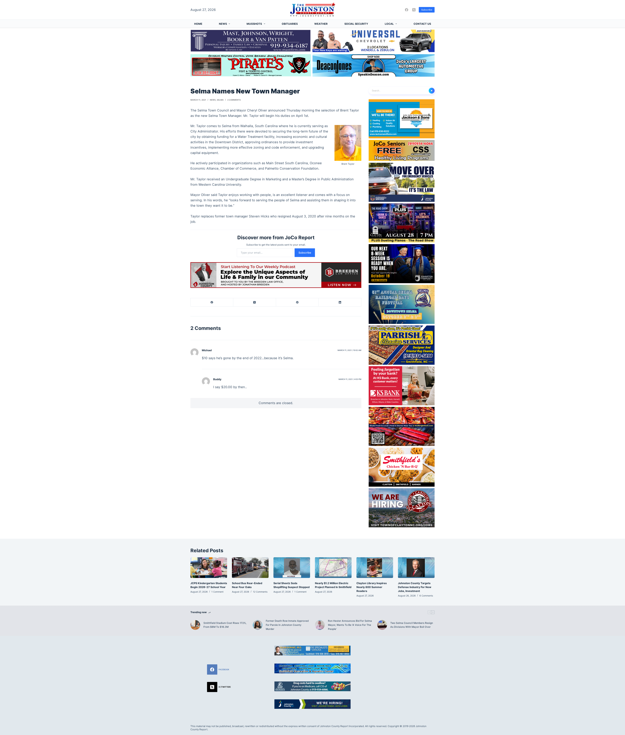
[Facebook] (406, 9)
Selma (220, 100)
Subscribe (426, 9)
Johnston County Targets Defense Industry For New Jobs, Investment (414, 587)
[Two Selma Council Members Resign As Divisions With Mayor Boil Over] (382, 625)
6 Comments (426, 595)
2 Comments (234, 100)
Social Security (356, 23)
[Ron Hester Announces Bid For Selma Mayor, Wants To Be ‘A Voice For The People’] (320, 625)
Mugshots (254, 23)
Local (389, 23)
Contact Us (422, 23)
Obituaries (290, 23)
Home (198, 23)
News (223, 23)
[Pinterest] (297, 302)
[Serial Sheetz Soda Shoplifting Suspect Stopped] (291, 567)
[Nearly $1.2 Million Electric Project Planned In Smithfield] (333, 567)
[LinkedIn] (340, 302)
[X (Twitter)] (414, 9)
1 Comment (217, 591)
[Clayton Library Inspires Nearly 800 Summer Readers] (374, 567)
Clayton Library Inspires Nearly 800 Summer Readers (371, 587)
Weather (321, 23)
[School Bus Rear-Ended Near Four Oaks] (250, 567)
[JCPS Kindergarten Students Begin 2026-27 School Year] (208, 567)
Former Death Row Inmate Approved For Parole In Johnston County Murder (287, 625)
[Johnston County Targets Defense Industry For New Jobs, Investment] (416, 567)
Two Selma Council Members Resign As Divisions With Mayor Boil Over (411, 625)
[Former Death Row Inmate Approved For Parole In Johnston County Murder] (258, 625)
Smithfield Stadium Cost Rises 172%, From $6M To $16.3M (224, 625)
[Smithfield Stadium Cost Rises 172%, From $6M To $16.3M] (195, 625)
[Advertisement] (406, 668)
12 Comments (260, 591)
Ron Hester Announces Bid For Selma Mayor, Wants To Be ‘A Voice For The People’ (350, 625)
